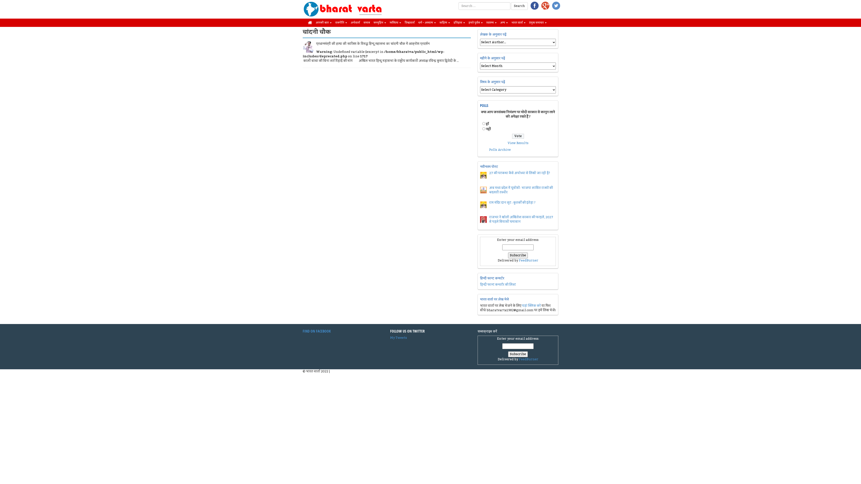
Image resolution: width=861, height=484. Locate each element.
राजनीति (340, 22)
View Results (518, 143)
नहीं (488, 129)
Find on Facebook (317, 331)
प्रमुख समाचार (536, 22)
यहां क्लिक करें (531, 306)
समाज (366, 22)
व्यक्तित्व (394, 22)
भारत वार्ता (517, 22)
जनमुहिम (379, 22)
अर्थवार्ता (355, 22)
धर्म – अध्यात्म (426, 22)
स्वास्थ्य (490, 22)
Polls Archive (500, 150)
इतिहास (458, 22)
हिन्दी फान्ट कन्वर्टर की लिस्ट (498, 285)
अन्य (503, 22)
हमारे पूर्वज (475, 22)
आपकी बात (322, 22)
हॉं (487, 124)
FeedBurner (528, 260)
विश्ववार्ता (410, 22)
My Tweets (398, 338)
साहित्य (443, 22)
